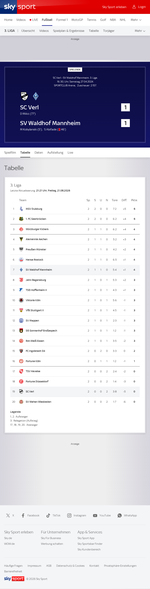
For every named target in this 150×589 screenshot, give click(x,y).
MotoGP (77, 20)
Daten (39, 152)
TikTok (56, 515)
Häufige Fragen (13, 565)
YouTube (105, 515)
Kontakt (94, 565)
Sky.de (8, 538)
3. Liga (9, 31)
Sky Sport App (86, 538)
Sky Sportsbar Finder (90, 543)
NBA (113, 20)
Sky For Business (51, 538)
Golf (103, 20)
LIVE (35, 20)
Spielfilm (10, 152)
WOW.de (9, 543)
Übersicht (28, 31)
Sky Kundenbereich (89, 549)
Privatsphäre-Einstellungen (120, 565)
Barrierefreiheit (13, 571)
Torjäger (109, 31)
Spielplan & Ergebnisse (68, 31)
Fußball (47, 20)
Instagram (80, 515)
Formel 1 (62, 20)
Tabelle (94, 31)
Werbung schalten (52, 543)
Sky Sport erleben (114, 7)
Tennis (91, 20)
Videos (21, 20)
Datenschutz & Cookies (70, 565)
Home (8, 20)
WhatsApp (130, 515)
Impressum (34, 565)
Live (70, 152)
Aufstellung (55, 152)
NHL (123, 20)
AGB (48, 565)
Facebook (33, 515)
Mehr (134, 20)
